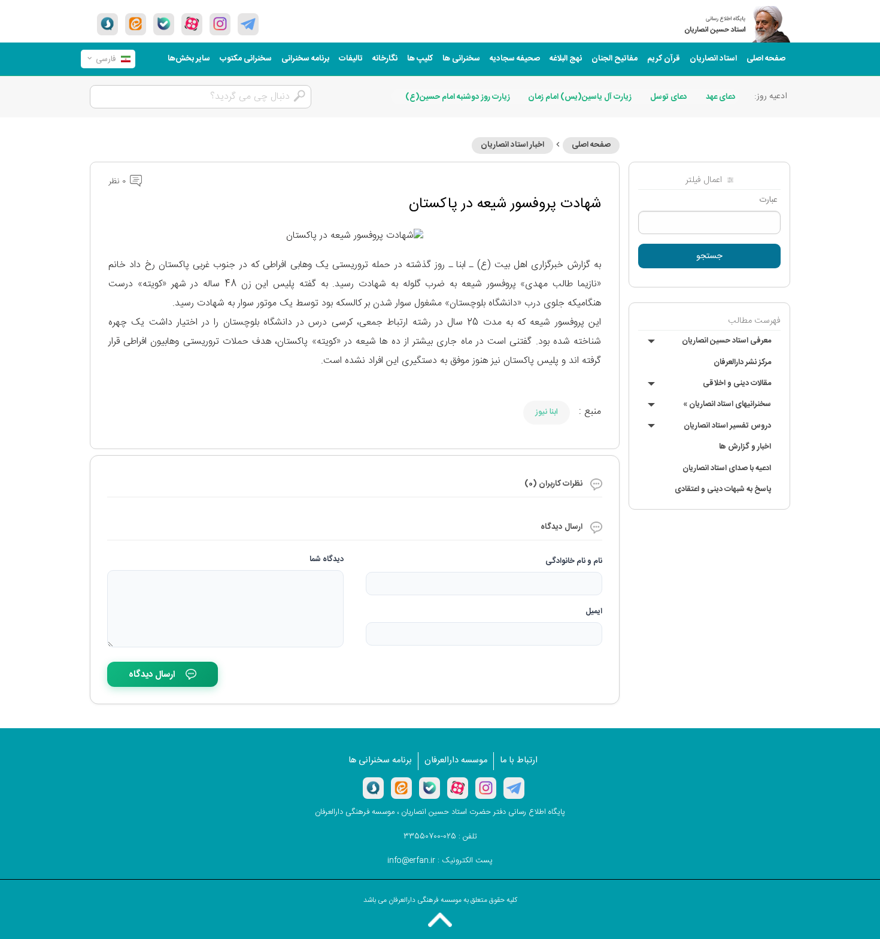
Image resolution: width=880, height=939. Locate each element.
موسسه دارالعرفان (455, 760)
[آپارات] (191, 24)
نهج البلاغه (566, 58)
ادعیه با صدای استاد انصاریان (726, 468)
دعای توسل (668, 97)
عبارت (768, 200)
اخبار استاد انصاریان (512, 145)
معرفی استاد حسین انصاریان (726, 340)
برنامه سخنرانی (305, 58)
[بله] (163, 24)
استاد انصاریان (713, 58)
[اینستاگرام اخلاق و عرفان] (220, 24)
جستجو (709, 256)
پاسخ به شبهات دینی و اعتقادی (723, 489)
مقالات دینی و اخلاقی (737, 383)
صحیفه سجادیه (515, 58)
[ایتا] (135, 24)
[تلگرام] (248, 24)
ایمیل (593, 611)
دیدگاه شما (326, 559)
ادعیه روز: (770, 96)
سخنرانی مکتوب (246, 58)
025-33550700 (429, 836)
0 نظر (118, 181)
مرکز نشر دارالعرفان (742, 362)
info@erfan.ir (411, 860)
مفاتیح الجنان (614, 58)
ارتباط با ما (519, 760)
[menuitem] (766, 59)
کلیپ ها (420, 58)
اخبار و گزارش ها (745, 446)
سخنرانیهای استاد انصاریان (727, 404)
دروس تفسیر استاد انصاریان (727, 425)
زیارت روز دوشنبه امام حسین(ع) (457, 97)
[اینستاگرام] (485, 788)
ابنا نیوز (546, 412)
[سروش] (107, 24)
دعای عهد (721, 97)
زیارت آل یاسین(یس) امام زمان (580, 97)
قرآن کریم (663, 58)
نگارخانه (384, 58)
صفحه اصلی (766, 58)
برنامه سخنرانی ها (380, 760)
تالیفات (351, 58)
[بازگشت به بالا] (440, 920)
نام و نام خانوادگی (573, 561)
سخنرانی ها (461, 58)
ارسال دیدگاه (152, 674)
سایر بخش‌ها (189, 58)
